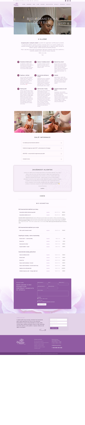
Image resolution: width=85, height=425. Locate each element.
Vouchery (43, 4)
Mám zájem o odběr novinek (42, 302)
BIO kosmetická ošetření (38, 345)
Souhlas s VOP (39, 304)
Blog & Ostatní (49, 4)
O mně (38, 4)
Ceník (34, 4)
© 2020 (31, 357)
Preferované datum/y (41, 290)
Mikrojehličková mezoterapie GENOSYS (41, 346)
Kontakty (68, 4)
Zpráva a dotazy (40, 294)
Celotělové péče (37, 352)
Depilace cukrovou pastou (39, 349)
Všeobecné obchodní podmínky (53, 357)
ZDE (26, 84)
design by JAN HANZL (38, 357)
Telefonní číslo (61, 286)
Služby (23, 4)
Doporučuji (62, 4)
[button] (15, 122)
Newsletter (39, 301)
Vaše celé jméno (40, 286)
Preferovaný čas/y (51, 290)
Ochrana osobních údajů (45, 357)
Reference (29, 4)
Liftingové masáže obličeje (39, 348)
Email (49, 286)
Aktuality (56, 4)
